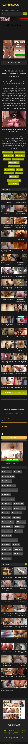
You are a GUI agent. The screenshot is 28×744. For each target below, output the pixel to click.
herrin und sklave (14, 166)
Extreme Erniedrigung (9, 499)
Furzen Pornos (7, 503)
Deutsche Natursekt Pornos (10, 490)
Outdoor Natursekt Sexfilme (10, 540)
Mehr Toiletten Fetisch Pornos (14, 392)
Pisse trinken (7, 544)
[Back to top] (23, 739)
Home (4, 730)
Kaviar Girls (6, 512)
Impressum (11, 743)
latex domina (14, 176)
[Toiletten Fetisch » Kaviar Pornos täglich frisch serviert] (11, 5)
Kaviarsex (17, 517)
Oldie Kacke (19, 531)
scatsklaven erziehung (14, 180)
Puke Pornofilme (7, 549)
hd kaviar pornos (14, 162)
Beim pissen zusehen (9, 476)
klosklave (20, 173)
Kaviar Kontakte (17, 512)
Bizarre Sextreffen (14, 734)
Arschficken (18, 471)
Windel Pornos (7, 558)
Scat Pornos (19, 549)
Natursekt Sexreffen (19, 732)
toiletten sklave (14, 183)
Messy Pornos (21, 521)
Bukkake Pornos (7, 480)
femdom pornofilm (18, 159)
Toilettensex (21, 155)
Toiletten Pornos (7, 553)
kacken (20, 169)
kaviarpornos (10, 173)
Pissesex (16, 544)
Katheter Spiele (19, 503)
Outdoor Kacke (7, 535)
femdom (8, 159)
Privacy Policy (4, 743)
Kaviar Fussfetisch (20, 508)
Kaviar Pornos (7, 517)
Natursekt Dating (9, 155)
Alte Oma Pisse (7, 471)
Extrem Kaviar (8, 152)
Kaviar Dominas (20, 152)
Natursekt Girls (19, 526)
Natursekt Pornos (8, 531)
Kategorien (12, 730)
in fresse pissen (10, 169)
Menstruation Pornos (8, 521)
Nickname (6, 418)
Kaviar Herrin (9, 86)
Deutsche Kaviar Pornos (9, 485)
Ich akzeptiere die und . (13, 433)
